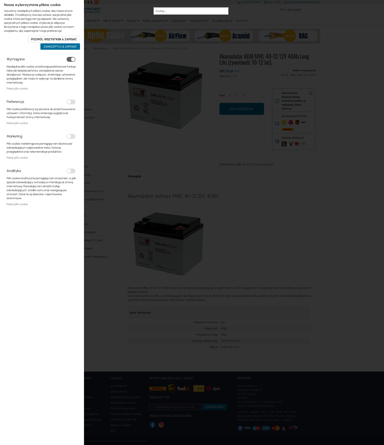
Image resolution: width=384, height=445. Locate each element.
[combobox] (191, 11)
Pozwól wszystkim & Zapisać (54, 39)
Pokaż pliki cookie (17, 88)
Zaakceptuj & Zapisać (60, 46)
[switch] (71, 59)
